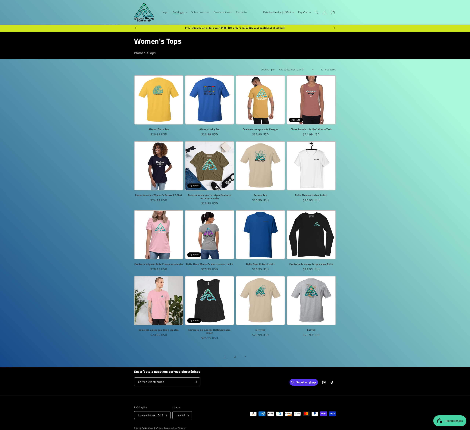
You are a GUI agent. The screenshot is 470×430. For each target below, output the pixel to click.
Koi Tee (311, 329)
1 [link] (225, 356)
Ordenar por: (268, 69)
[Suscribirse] (196, 381)
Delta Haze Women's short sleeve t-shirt (209, 264)
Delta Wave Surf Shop (152, 428)
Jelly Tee (260, 329)
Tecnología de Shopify (174, 428)
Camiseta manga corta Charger (260, 129)
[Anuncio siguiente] (335, 28)
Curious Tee (260, 195)
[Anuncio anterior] (135, 28)
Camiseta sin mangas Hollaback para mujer (209, 331)
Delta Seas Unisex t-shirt (260, 264)
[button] (180, 12)
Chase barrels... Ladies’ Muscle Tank (311, 129)
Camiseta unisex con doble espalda (159, 329)
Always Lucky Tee (209, 129)
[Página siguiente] (245, 356)
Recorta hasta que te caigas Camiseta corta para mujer (209, 197)
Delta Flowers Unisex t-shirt (311, 195)
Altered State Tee (159, 129)
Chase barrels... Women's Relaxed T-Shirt (158, 195)
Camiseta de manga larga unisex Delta (311, 264)
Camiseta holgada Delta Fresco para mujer (158, 264)
